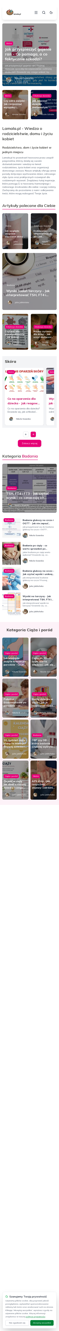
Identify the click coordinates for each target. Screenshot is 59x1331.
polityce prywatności (35, 1316)
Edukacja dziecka (41, 96)
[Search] (44, 12)
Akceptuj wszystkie (42, 1323)
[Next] (33, 434)
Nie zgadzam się (17, 1323)
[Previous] (26, 434)
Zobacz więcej (29, 443)
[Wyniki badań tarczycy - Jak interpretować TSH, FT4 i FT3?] (29, 281)
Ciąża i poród (11, 653)
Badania (11, 285)
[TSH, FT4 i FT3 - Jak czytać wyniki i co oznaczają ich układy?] (29, 488)
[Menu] (36, 12)
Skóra (9, 43)
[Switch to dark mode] (51, 12)
